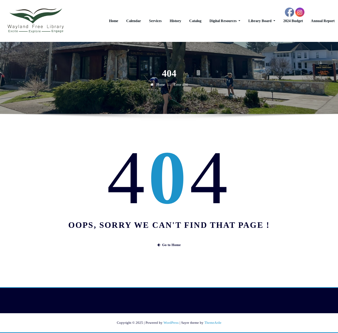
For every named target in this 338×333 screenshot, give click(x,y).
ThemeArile (212, 322)
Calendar (133, 21)
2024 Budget (293, 21)
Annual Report (323, 21)
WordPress (171, 322)
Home (113, 21)
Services (155, 21)
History (175, 21)
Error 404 (181, 85)
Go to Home (171, 245)
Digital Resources (223, 21)
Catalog (195, 21)
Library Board (260, 21)
